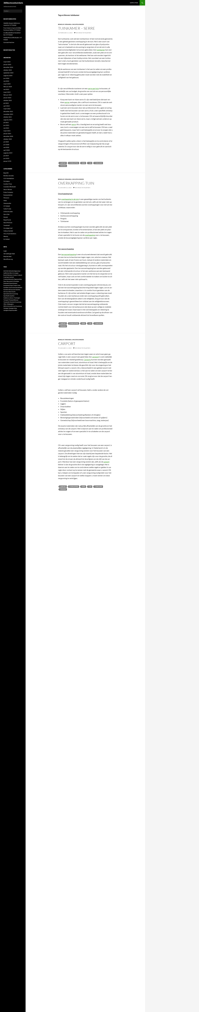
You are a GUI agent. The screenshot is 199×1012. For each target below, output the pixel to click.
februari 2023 (7, 95)
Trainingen (17, 298)
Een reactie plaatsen (83, 33)
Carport (66, 343)
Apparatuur (17, 271)
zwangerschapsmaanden (10, 310)
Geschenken (18, 287)
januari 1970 (7, 161)
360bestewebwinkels (13, 2)
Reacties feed (7, 256)
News (5, 200)
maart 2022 (6, 109)
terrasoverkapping (68, 254)
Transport (6, 300)
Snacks (14, 291)
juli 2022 (6, 103)
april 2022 (6, 106)
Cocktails (11, 277)
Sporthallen (6, 296)
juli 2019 (6, 155)
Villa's (5, 304)
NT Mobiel (6, 206)
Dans (4, 281)
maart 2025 (6, 62)
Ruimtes (18, 289)
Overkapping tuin (76, 183)
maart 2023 (6, 92)
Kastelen (5, 289)
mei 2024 (6, 81)
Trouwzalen (6, 302)
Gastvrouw (12, 287)
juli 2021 (6, 122)
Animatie (11, 271)
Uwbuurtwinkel (8, 231)
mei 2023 (6, 89)
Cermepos (6, 181)
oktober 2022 (7, 100)
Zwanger (5, 308)
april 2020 (6, 150)
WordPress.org (8, 259)
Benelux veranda (65, 24)
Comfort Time (7, 184)
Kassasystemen (8, 195)
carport (63, 163)
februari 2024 (7, 86)
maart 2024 (6, 84)
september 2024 (8, 73)
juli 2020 (6, 142)
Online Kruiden (8, 211)
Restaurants (12, 289)
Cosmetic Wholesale (9, 187)
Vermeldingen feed (9, 254)
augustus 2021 (7, 120)
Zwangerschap (13, 308)
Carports (87, 359)
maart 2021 (6, 131)
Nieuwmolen (7, 203)
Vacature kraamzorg (15, 302)
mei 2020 (6, 147)
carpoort (95, 357)
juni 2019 (6, 158)
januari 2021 (7, 133)
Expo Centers (14, 285)
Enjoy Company (8, 192)
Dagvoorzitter (18, 279)
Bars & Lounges (14, 273)
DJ (13, 281)
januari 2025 (7, 64)
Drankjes (16, 281)
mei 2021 (6, 128)
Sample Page (134, 2)
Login (5, 251)
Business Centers (12, 275)
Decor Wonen (7, 189)
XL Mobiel (6, 239)
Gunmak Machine (8, 42)
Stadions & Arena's (8, 298)
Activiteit (6, 271)
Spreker (12, 296)
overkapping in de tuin (70, 199)
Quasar (5, 217)
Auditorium (6, 273)
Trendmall (6, 225)
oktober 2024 (7, 70)
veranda (63, 165)
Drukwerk (6, 283)
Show (9, 291)
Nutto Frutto (7, 209)
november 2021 (8, 114)
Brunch (5, 275)
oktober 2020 (7, 139)
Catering (5, 277)
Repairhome (7, 220)
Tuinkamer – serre (76, 28)
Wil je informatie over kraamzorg (12, 306)
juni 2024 (6, 78)
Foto (19, 285)
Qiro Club (6, 214)
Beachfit (6, 173)
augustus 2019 (7, 153)
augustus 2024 (7, 75)
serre (74, 124)
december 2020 (8, 136)
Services (5, 291)
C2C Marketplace (8, 178)
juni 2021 (6, 125)
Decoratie (9, 281)
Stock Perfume (7, 222)
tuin (89, 163)
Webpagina (10, 304)
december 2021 (8, 111)
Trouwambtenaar (13, 300)
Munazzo (6, 198)
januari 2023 (7, 97)
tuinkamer (101, 50)
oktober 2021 (7, 117)
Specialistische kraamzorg (10, 293)
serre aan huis (93, 88)
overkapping (73, 163)
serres (67, 102)
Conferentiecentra (8, 279)
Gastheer (6, 287)
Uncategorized (78, 24)
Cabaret (20, 275)
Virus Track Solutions (9, 234)
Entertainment (13, 283)
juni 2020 (6, 144)
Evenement (6, 285)
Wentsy (5, 236)
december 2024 (8, 67)
